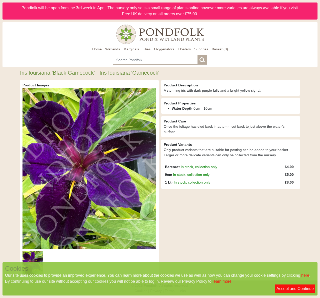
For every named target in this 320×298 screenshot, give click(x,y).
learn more (222, 281)
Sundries (201, 49)
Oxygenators (164, 49)
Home (97, 49)
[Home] (160, 34)
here (305, 275)
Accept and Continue (295, 288)
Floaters (184, 49)
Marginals (131, 49)
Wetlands (112, 49)
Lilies (146, 49)
